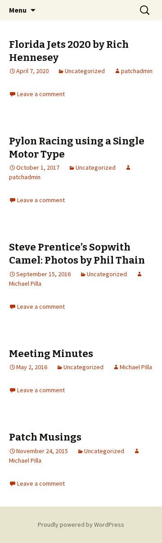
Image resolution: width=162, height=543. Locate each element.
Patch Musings (45, 437)
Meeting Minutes (51, 354)
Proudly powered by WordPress (81, 524)
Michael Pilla (136, 367)
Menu (18, 9)
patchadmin (137, 71)
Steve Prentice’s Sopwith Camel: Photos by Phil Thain (77, 253)
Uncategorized (85, 71)
